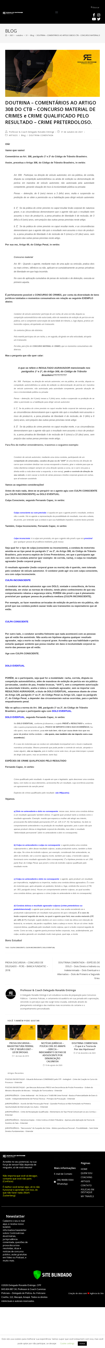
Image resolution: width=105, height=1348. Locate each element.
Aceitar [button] (82, 1343)
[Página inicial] (6, 35)
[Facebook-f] (94, 15)
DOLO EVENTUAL (49, 947)
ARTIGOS (13, 135)
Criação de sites (75, 1293)
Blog (23, 135)
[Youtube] (94, 19)
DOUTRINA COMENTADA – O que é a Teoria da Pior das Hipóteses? (84, 1046)
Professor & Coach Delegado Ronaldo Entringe (31, 132)
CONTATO (86, 1185)
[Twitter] (99, 19)
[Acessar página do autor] (10, 993)
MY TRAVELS (87, 1196)
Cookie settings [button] (67, 1343)
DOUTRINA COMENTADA (41, 135)
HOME (84, 1169)
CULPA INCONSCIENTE (34, 947)
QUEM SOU (86, 1173)
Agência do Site (97, 1293)
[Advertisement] (52, 1328)
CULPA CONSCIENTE (17, 947)
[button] (56, 12)
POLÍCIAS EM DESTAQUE (87, 1191)
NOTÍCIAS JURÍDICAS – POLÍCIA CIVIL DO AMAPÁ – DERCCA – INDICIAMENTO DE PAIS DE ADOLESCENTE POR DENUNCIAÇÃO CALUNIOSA (52, 1052)
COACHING (86, 1177)
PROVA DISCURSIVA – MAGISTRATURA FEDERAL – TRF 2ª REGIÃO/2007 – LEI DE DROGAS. (20, 1048)
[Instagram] (99, 15)
